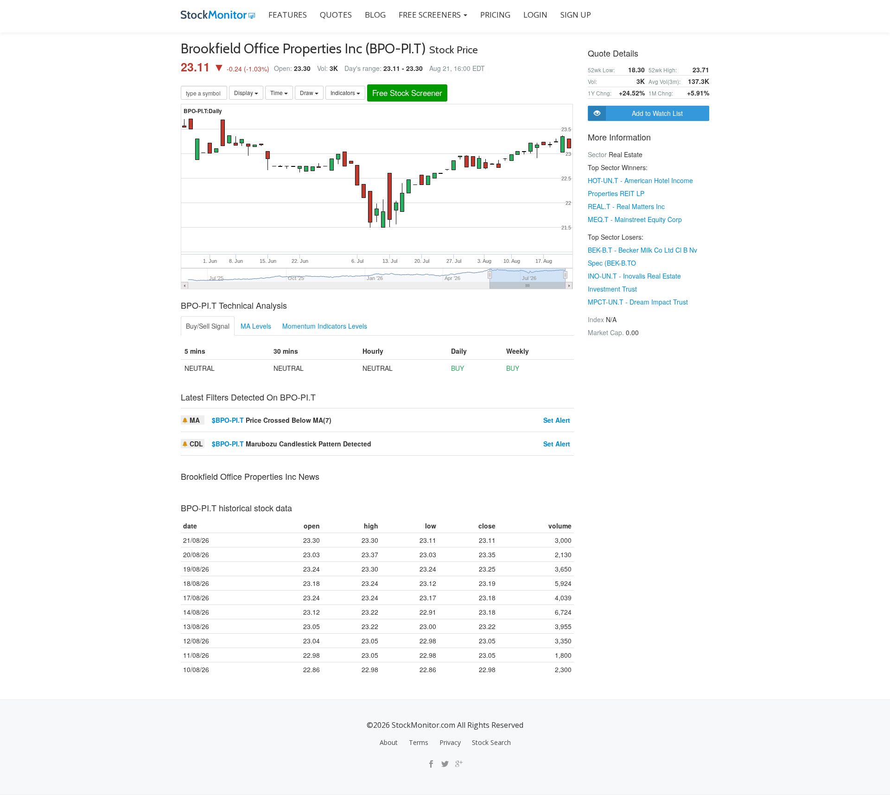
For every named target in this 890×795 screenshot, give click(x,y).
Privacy (450, 742)
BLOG (375, 14)
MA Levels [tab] (256, 326)
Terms (418, 742)
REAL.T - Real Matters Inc (626, 206)
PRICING (495, 14)
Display (244, 92)
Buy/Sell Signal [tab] (207, 326)
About (389, 742)
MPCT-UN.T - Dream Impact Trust (638, 301)
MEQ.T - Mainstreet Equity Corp (635, 219)
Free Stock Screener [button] (407, 92)
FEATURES (287, 14)
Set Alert (556, 420)
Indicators (343, 92)
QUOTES (336, 14)
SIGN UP (575, 14)
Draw (307, 92)
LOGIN (535, 14)
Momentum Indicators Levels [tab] (324, 326)
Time (277, 92)
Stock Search (491, 742)
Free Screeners (431, 14)
